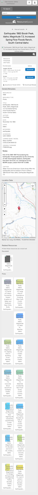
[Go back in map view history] (4, 214)
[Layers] (33, 186)
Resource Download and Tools (6, 60)
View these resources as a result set (15, 248)
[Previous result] (13, 29)
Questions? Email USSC (12, 85)
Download (30, 69)
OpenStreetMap (25, 237)
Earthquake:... (8, 270)
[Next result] (26, 29)
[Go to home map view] (4, 208)
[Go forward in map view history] (4, 211)
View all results (19, 29)
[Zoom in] (4, 185)
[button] (19, 208)
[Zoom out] (4, 204)
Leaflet (12, 237)
